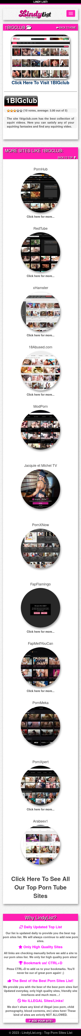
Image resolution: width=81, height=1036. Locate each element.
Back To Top (65, 157)
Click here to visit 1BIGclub (40, 82)
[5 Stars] (21, 110)
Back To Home (67, 27)
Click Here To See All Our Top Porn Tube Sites (40, 887)
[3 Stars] (14, 110)
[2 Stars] (11, 110)
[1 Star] (8, 110)
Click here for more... (40, 216)
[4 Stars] (17, 110)
